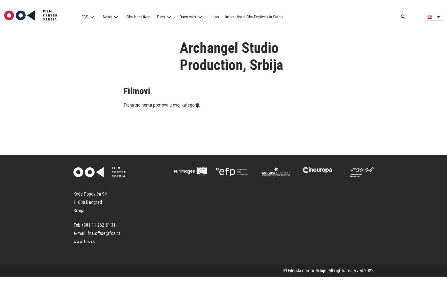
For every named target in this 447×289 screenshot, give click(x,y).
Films (161, 16)
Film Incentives (138, 16)
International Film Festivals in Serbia (254, 16)
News (107, 16)
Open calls (188, 16)
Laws (215, 16)
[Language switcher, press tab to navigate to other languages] (434, 17)
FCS (84, 16)
